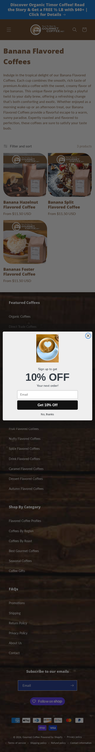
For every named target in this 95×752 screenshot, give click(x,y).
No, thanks (47, 414)
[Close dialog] (88, 335)
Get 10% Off (47, 405)
